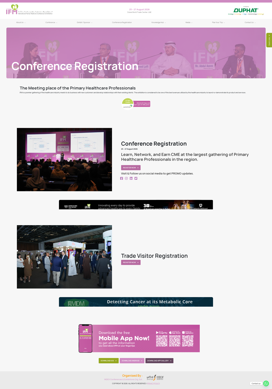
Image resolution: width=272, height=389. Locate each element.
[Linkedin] (131, 178)
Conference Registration (122, 22)
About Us (19, 22)
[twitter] (135, 178)
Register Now (129, 167)
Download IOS (107, 361)
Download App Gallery (158, 361)
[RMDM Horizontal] (136, 302)
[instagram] (126, 178)
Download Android (131, 361)
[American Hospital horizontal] (136, 204)
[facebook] (121, 178)
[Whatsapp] (266, 383)
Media (188, 22)
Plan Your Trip (217, 22)
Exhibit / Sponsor (83, 22)
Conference (50, 22)
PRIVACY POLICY (153, 383)
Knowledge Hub (158, 22)
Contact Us (249, 22)
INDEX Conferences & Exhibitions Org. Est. (123, 379)
